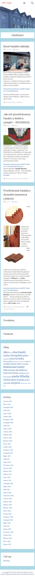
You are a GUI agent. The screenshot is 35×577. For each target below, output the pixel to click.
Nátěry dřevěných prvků (18, 361)
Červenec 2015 (8, 532)
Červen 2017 (7, 468)
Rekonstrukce (9, 370)
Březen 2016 (7, 508)
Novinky (12, 102)
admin (17, 49)
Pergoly (13, 364)
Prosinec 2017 (8, 450)
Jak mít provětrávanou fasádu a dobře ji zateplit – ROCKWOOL (17, 118)
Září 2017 (6, 459)
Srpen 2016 (7, 492)
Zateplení (25, 178)
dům (15, 352)
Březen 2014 (7, 538)
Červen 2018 (7, 432)
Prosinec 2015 (8, 517)
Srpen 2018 (7, 429)
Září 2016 (6, 489)
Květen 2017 (7, 471)
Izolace (6, 355)
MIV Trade (6, 3)
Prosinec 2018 (8, 419)
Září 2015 (6, 526)
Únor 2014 (7, 541)
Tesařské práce (23, 380)
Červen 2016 (7, 499)
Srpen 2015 (7, 529)
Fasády (8, 102)
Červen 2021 (7, 401)
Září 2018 (6, 426)
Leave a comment (9, 309)
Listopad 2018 (8, 423)
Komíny (5, 359)
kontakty (6, 175)
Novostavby (14, 307)
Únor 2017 (6, 477)
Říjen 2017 (7, 456)
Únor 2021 (7, 404)
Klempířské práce (19, 355)
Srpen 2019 (7, 413)
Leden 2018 (7, 447)
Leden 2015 (7, 535)
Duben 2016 (7, 505)
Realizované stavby (14, 367)
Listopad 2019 (8, 407)
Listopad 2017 (8, 453)
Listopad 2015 (8, 520)
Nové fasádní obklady (16, 46)
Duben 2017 (7, 474)
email (9, 99)
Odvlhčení (19, 102)
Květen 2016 (7, 502)
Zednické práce (24, 383)
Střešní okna (9, 380)
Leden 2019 (7, 416)
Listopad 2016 (8, 483)
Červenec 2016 (8, 496)
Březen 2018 (7, 441)
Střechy (25, 376)
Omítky (19, 178)
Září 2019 (6, 410)
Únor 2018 (7, 444)
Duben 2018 (7, 438)
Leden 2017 (7, 480)
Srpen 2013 (7, 544)
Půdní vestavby (23, 364)
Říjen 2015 (7, 523)
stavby (16, 376)
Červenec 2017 (8, 465)
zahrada (6, 383)
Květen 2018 (7, 435)
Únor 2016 (7, 511)
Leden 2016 (7, 514)
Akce (6, 352)
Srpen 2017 (7, 462)
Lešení (12, 359)
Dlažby (10, 352)
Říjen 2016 (7, 486)
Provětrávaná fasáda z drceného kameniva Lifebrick (17, 194)
